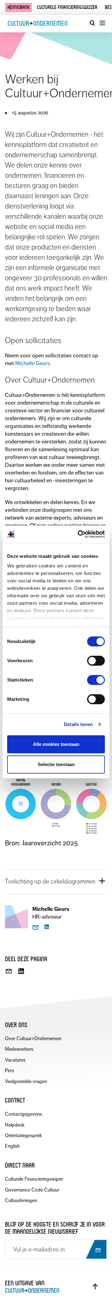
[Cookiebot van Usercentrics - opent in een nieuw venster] (79, 534)
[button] (56, 881)
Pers (9, 1070)
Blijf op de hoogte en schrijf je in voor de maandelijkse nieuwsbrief (55, 1227)
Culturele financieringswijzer (67, 7)
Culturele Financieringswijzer (34, 1179)
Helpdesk (15, 1125)
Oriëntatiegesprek (23, 1135)
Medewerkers (19, 1049)
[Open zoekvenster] (92, 23)
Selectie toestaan (56, 764)
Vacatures (15, 1060)
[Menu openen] (102, 23)
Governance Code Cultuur (32, 1190)
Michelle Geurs (32, 363)
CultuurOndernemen (37, 23)
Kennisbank (18, 7)
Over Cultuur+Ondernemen (33, 1038)
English (12, 1146)
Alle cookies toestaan (56, 744)
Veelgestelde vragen (26, 1081)
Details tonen (78, 724)
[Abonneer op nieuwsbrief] (95, 1250)
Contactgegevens (23, 1114)
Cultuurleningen (21, 1200)
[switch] (96, 661)
